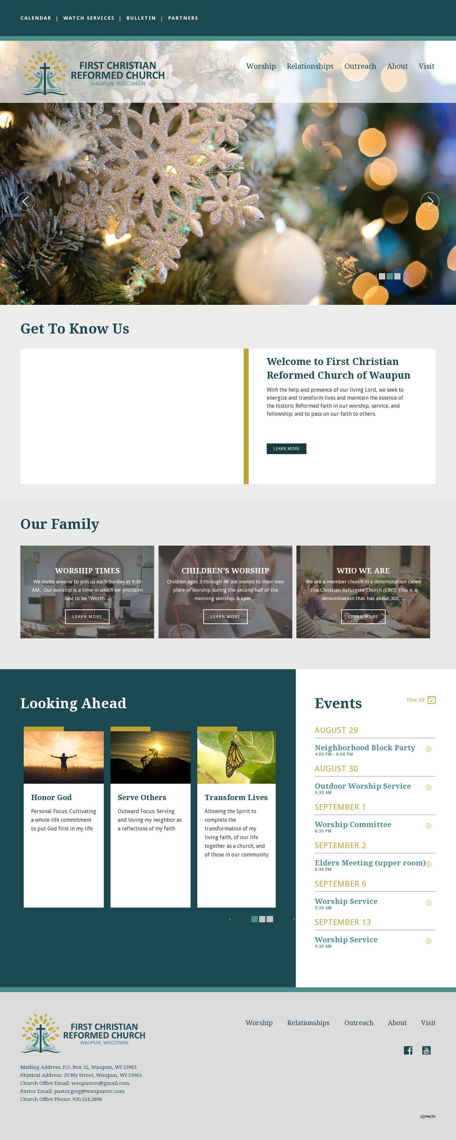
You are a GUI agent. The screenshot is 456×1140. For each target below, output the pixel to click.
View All (415, 700)
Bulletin (141, 18)
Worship (261, 66)
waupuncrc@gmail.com (100, 1083)
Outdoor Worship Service (363, 786)
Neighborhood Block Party (365, 748)
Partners (183, 18)
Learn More (286, 448)
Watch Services (89, 18)
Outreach (361, 66)
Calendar (35, 18)
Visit (427, 66)
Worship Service (346, 901)
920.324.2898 (87, 1099)
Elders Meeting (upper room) (370, 863)
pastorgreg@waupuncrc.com (89, 1091)
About (397, 66)
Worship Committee (353, 824)
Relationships (310, 66)
